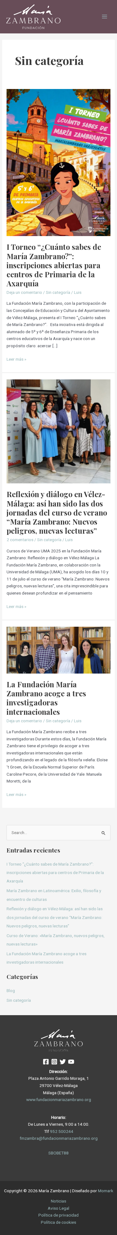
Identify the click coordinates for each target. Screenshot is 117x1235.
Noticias (58, 1200)
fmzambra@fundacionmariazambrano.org (59, 1138)
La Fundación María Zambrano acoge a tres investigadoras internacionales (46, 698)
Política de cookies (58, 1222)
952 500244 (61, 1131)
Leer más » (16, 359)
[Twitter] (63, 1062)
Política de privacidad (58, 1215)
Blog (11, 990)
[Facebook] (46, 1062)
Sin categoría (58, 292)
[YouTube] (71, 1062)
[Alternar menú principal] (104, 16)
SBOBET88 (58, 1152)
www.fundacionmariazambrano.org (58, 1099)
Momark (105, 1190)
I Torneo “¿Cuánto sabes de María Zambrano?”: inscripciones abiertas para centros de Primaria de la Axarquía (54, 265)
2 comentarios (20, 539)
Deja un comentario (24, 292)
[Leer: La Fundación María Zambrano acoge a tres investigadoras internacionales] (58, 649)
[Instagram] (54, 1062)
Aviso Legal (58, 1208)
